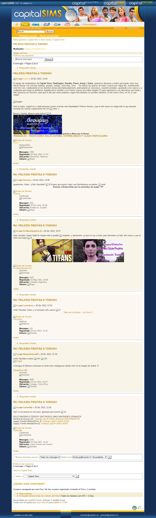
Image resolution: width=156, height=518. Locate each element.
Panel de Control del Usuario (28, 28)
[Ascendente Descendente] (101, 457)
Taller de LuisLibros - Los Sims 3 (78, 312)
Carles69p (27, 407)
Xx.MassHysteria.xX (32, 231)
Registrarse (119, 28)
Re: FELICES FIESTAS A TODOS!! (35, 174)
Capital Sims (33, 40)
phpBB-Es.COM (60, 502)
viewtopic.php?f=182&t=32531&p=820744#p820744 (57, 419)
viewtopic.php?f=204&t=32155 (56, 421)
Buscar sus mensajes (49, 36)
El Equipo (23, 496)
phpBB (31, 500)
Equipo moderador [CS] (35, 49)
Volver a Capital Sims (22, 470)
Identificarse (133, 28)
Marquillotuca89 (30, 354)
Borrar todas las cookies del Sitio (44, 496)
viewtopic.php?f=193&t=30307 (54, 423)
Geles (25, 79)
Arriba (15, 163)
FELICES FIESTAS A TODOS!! (30, 44)
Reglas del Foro (20, 53)
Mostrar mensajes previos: (27, 457)
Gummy (27, 180)
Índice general (19, 40)
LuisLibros (28, 305)
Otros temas (46, 40)
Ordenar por (66, 457)
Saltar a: (19, 476)
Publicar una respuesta (23, 55)
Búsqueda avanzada (28, 36)
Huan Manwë (42, 502)
